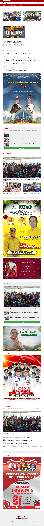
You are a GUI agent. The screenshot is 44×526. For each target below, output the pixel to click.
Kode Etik (12, 521)
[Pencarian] (40, 3)
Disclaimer (27, 521)
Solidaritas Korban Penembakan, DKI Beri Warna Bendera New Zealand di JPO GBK (21, 60)
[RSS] (27, 519)
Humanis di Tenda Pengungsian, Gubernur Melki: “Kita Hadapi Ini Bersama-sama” (11, 22)
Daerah (8, 39)
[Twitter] (19, 519)
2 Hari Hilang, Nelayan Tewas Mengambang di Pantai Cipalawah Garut (18, 67)
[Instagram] (23, 519)
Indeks (8, 521)
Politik (15, 39)
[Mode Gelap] (38, 3)
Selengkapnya (21, 148)
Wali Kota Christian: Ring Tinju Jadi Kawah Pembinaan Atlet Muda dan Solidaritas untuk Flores (20, 449)
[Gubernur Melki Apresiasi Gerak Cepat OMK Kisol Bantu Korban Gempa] (32, 16)
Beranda (4, 39)
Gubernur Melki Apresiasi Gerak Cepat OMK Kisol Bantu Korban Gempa (31, 22)
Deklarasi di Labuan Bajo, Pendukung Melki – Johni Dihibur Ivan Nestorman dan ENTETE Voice (13, 42)
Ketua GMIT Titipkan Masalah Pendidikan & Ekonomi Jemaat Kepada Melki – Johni (20, 57)
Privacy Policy (17, 521)
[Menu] (4, 3)
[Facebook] (17, 519)
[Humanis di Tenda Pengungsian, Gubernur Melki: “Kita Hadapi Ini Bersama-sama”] (12, 16)
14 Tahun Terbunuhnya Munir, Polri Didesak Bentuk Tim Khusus (17, 70)
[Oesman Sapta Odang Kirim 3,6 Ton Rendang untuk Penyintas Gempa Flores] (6, 140)
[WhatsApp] (25, 519)
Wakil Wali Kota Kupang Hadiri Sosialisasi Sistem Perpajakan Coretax (18, 53)
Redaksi (22, 521)
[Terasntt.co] (8, 3)
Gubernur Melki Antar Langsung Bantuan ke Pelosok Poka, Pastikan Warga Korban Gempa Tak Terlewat (22, 446)
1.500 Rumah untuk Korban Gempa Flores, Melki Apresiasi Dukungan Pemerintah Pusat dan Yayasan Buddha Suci (24, 134)
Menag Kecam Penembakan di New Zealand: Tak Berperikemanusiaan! (18, 63)
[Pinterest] (21, 519)
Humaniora (11, 39)
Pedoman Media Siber (34, 521)
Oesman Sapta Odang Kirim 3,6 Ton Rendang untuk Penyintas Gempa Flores (24, 138)
